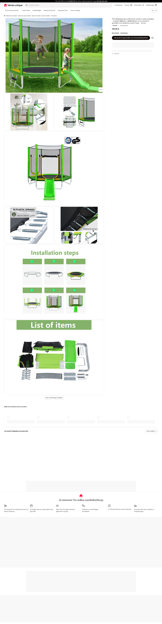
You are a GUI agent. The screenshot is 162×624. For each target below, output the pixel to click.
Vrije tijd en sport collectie (24, 15)
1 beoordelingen (124, 25)
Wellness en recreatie (11, 15)
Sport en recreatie (36, 15)
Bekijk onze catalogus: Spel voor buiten (15, 406)
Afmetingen (124, 33)
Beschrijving (115, 33)
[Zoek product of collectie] (26, 5)
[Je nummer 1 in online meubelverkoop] (13, 5)
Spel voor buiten (46, 15)
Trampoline (54, 15)
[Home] (4, 16)
